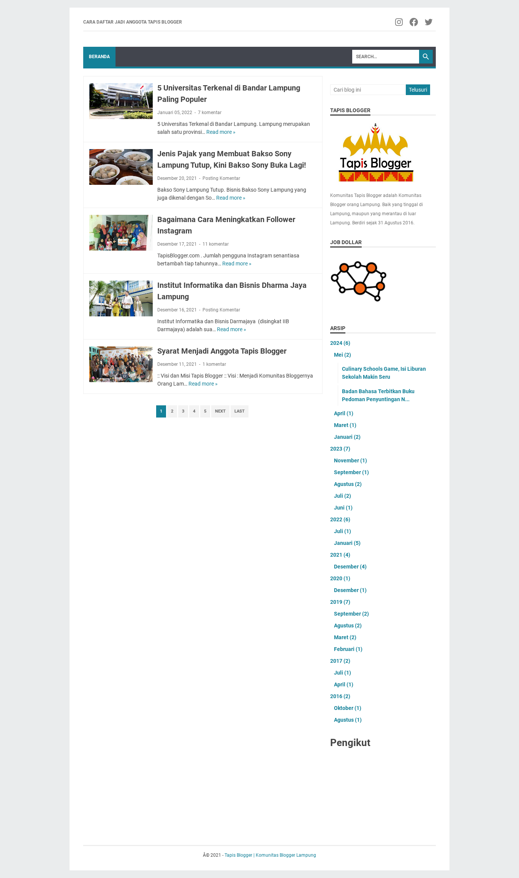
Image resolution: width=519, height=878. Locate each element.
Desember (350, 567)
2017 (340, 661)
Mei (342, 355)
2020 (340, 578)
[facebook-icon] (414, 22)
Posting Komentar (221, 178)
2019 (340, 602)
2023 (340, 449)
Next (220, 411)
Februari (348, 649)
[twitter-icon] (429, 22)
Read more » (221, 132)
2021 (340, 555)
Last (239, 411)
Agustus (348, 484)
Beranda (99, 56)
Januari (347, 437)
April (343, 413)
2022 (340, 519)
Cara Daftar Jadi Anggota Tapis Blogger (132, 22)
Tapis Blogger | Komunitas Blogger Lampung (270, 855)
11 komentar (216, 244)
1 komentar (214, 364)
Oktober (347, 708)
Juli (342, 496)
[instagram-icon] (399, 22)
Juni (343, 508)
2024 (340, 343)
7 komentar (210, 112)
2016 (340, 696)
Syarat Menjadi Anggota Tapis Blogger (221, 351)
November (350, 460)
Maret (345, 425)
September (351, 472)
